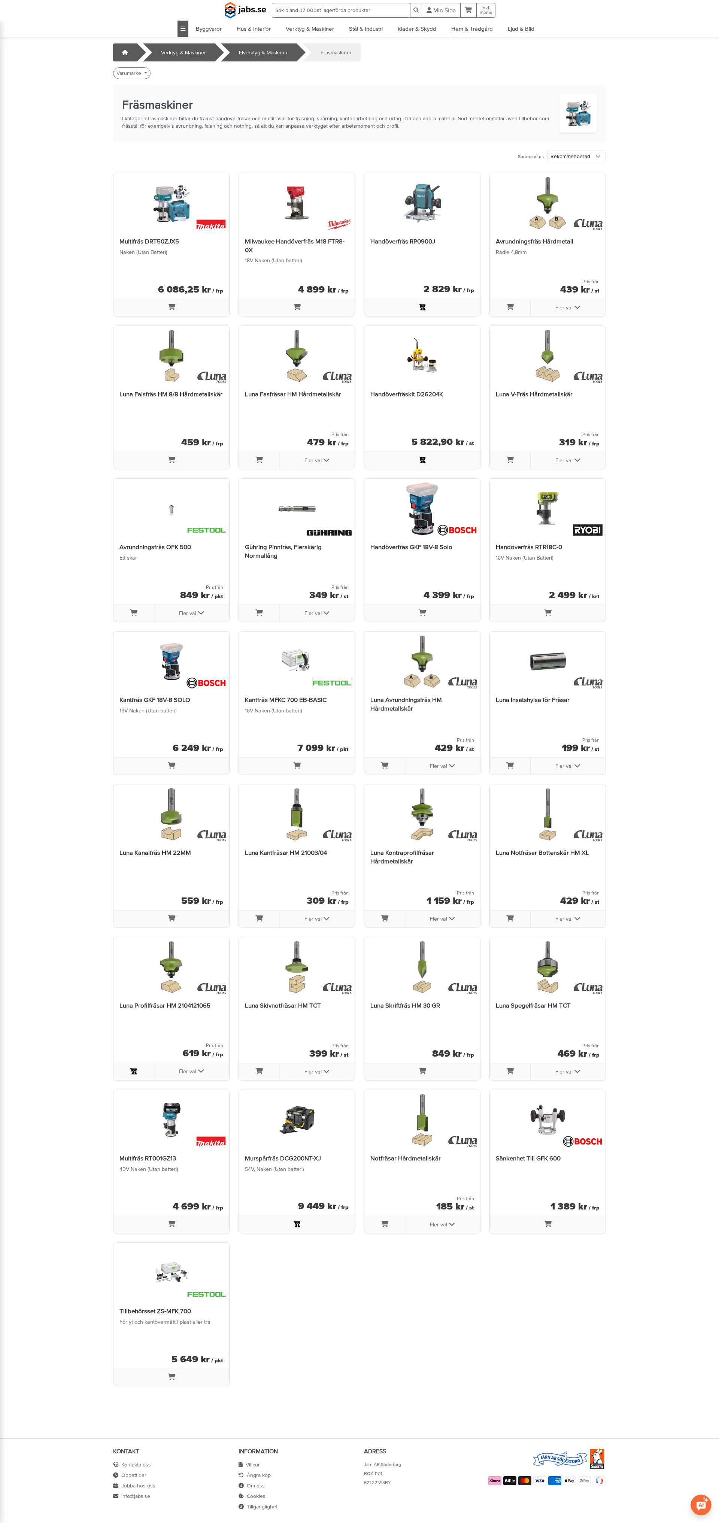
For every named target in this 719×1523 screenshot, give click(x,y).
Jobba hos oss (138, 1486)
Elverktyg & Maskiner (263, 52)
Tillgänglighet (262, 1507)
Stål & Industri (366, 28)
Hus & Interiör (254, 28)
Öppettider (133, 1475)
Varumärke (129, 73)
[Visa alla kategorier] (182, 29)
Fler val (564, 308)
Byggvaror (209, 28)
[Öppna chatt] (701, 1505)
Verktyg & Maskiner (310, 28)
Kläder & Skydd (417, 28)
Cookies (256, 1496)
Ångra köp (259, 1475)
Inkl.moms (486, 10)
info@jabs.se (135, 1496)
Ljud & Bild (521, 28)
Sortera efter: (531, 156)
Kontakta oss (136, 1465)
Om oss (256, 1486)
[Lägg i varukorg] (171, 308)
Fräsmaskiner (336, 52)
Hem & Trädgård (472, 28)
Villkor (253, 1465)
